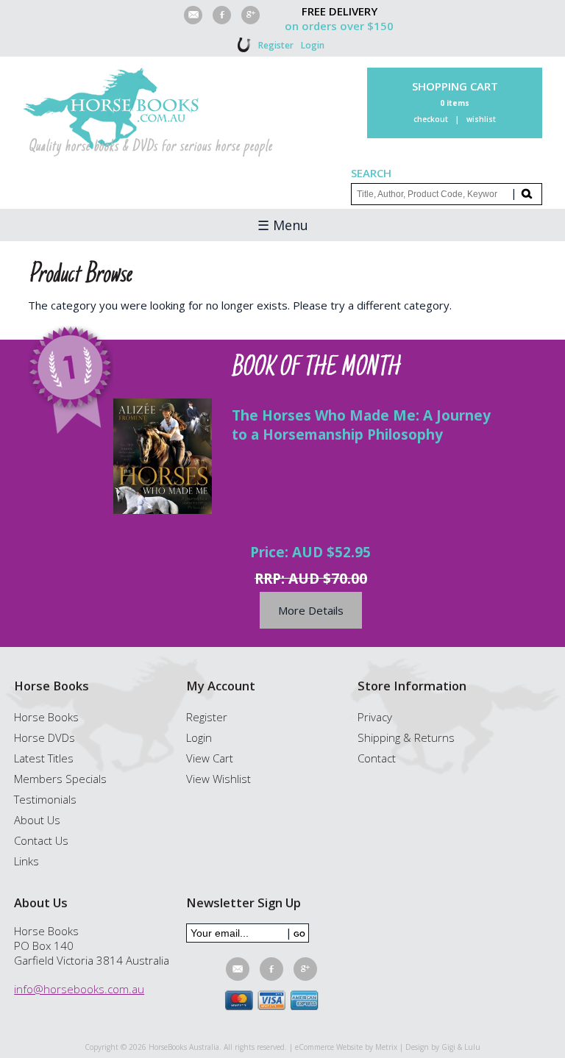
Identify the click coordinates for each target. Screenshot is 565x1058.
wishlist (481, 119)
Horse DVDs (44, 737)
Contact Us (41, 840)
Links (26, 861)
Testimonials (45, 799)
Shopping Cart (455, 86)
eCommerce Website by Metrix (346, 1047)
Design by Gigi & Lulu (442, 1047)
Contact (377, 758)
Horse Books (46, 716)
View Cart (209, 758)
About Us (37, 819)
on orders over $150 (339, 25)
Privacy (375, 716)
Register (276, 45)
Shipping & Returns (406, 737)
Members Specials (60, 778)
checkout (430, 119)
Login (312, 45)
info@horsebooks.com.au (79, 989)
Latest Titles (44, 758)
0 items (454, 103)
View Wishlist (218, 778)
